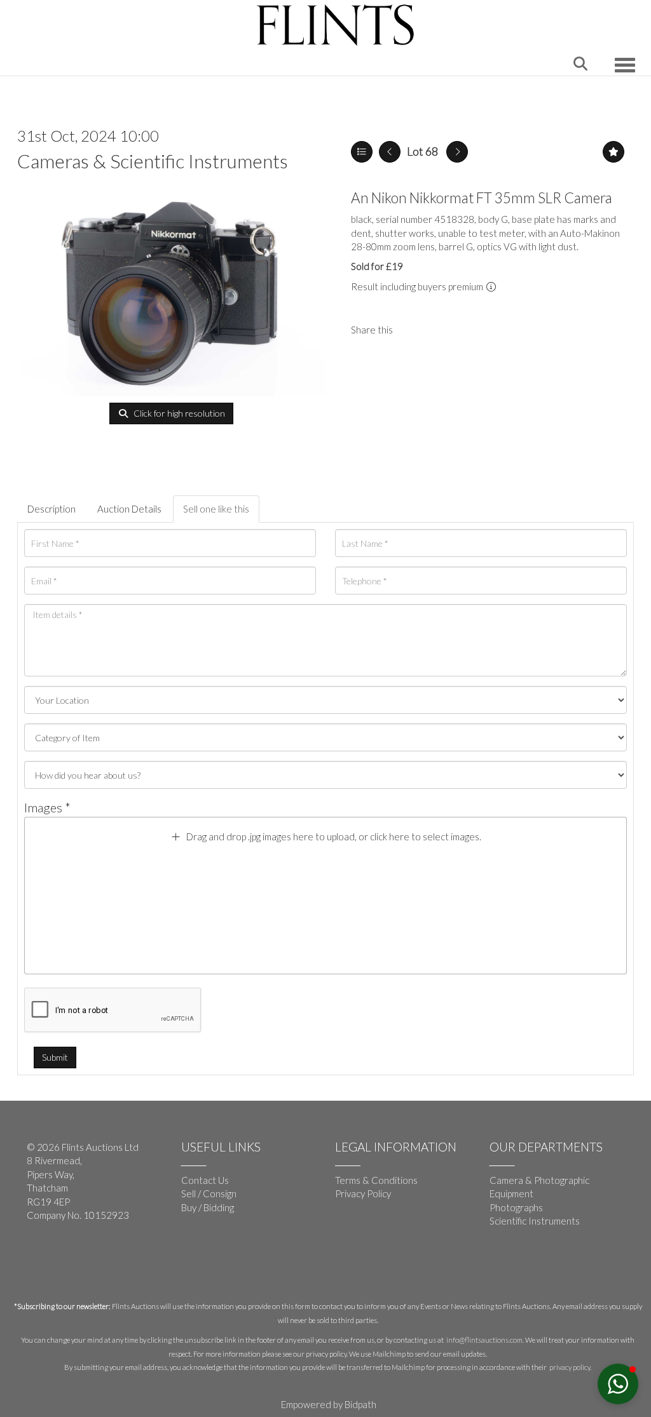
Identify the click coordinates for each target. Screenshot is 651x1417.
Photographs (516, 1207)
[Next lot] (457, 152)
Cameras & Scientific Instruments (152, 160)
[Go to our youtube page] (65, 1257)
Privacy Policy (363, 1193)
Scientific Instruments (535, 1220)
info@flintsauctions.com (484, 1340)
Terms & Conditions (376, 1180)
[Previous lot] (390, 152)
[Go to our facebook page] (39, 1257)
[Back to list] (362, 152)
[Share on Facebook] (413, 329)
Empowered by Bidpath (328, 1404)
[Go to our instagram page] (439, 329)
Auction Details (129, 508)
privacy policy (569, 1367)
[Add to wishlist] (613, 152)
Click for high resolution (178, 413)
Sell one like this (216, 508)
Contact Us (205, 1180)
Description (51, 508)
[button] (618, 1384)
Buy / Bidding (207, 1207)
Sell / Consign (208, 1193)
